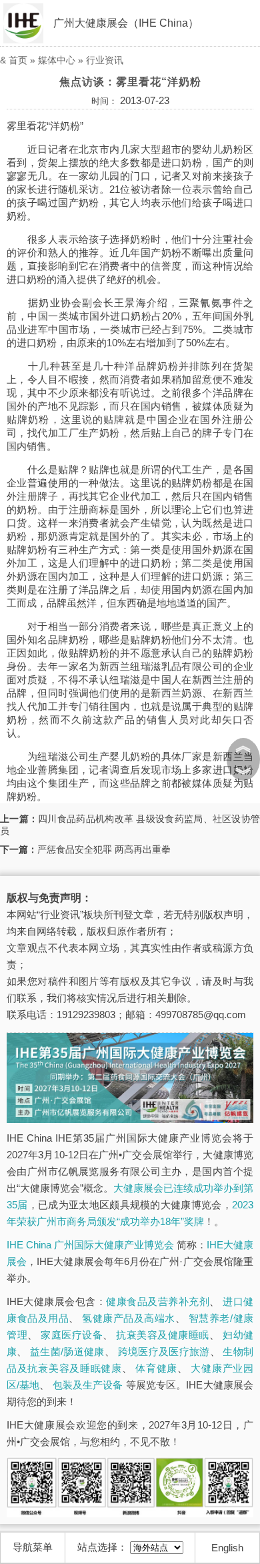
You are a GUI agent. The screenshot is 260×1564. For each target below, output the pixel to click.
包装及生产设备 (88, 1385)
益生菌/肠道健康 (67, 1351)
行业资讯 (104, 60)
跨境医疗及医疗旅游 (164, 1351)
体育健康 (156, 1368)
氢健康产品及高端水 (128, 1318)
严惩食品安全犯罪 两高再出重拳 (104, 849)
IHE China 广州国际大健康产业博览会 (90, 1244)
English (227, 1547)
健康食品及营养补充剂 (157, 1301)
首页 (18, 60)
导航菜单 (33, 1547)
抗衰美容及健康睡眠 (162, 1334)
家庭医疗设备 (72, 1334)
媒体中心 (56, 60)
